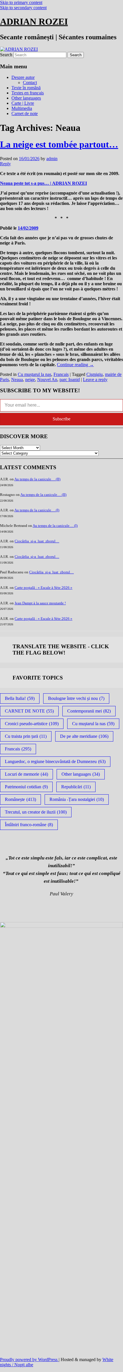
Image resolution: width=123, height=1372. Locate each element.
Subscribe (61, 418)
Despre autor (23, 77)
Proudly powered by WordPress (29, 1359)
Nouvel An (47, 379)
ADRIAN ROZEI (34, 21)
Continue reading (75, 364)
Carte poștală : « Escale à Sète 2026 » (43, 587)
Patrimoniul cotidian (26, 786)
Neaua (17, 379)
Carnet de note (24, 113)
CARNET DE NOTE (29, 711)
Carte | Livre (22, 103)
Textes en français (27, 92)
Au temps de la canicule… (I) (36, 510)
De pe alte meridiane (84, 736)
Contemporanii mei (89, 711)
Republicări (76, 786)
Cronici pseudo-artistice (32, 723)
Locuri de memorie (26, 774)
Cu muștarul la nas (34, 374)
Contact (30, 82)
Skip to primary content (21, 2)
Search (6, 54)
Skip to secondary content (23, 7)
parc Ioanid (69, 379)
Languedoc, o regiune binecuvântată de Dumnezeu (55, 761)
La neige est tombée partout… (59, 144)
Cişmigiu (94, 374)
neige (30, 379)
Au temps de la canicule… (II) (37, 479)
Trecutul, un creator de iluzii (36, 812)
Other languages (26, 98)
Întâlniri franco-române (29, 824)
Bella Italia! (20, 698)
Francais (61, 374)
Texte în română (26, 87)
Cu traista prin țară (26, 736)
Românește (20, 799)
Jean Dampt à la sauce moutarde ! (40, 603)
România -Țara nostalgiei (76, 799)
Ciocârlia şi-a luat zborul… (37, 541)
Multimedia (21, 108)
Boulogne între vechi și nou (76, 698)
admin (51, 158)
